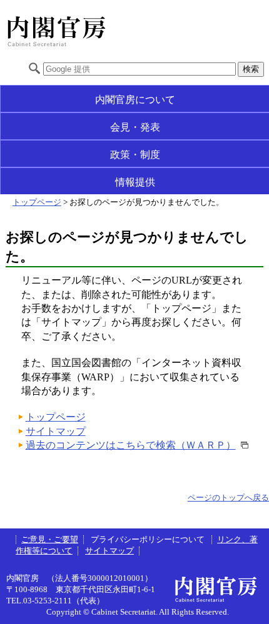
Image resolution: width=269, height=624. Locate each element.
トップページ (37, 202)
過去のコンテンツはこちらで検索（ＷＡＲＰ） (131, 445)
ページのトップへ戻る (228, 497)
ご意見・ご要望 (49, 539)
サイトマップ (56, 431)
